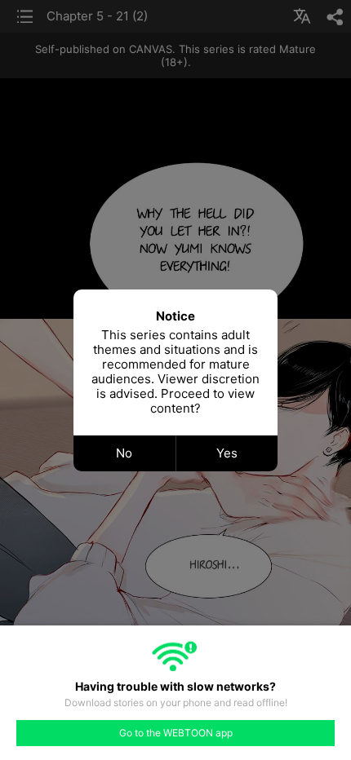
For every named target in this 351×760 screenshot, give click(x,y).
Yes (227, 453)
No (124, 453)
